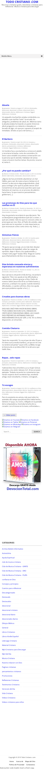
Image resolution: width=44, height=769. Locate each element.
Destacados (33, 108)
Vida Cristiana (7, 693)
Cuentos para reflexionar (24, 302)
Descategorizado (8, 593)
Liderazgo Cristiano (9, 641)
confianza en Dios (35, 300)
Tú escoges (7, 385)
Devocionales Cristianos (9, 212)
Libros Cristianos (8, 632)
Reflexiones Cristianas (23, 112)
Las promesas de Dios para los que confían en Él (19, 204)
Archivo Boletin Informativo (12, 549)
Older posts (10, 415)
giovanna (7, 108)
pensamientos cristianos (15, 146)
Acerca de (19, 761)
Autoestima (6, 553)
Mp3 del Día (6, 654)
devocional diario (28, 110)
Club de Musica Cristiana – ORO (14, 571)
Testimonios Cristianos (11, 684)
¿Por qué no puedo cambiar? (16, 170)
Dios (26, 392)
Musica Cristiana (8, 658)
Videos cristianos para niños (13, 702)
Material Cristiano (9, 645)
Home (11, 761)
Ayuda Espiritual (8, 558)
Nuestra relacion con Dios (28, 304)
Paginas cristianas (9, 667)
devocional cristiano (16, 110)
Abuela (5, 105)
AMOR (23, 306)
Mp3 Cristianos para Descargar (14, 649)
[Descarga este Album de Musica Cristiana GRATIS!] (22, 490)
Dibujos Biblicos (8, 623)
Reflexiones (23, 335)
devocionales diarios (8, 112)
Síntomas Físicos (10, 235)
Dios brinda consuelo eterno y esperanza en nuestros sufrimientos (20, 265)
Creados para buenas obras (16, 296)
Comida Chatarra (10, 328)
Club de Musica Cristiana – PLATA (14, 575)
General (5, 628)
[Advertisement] (22, 32)
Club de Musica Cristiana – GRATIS (15, 566)
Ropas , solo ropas (11, 357)
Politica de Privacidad (16, 765)
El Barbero (7, 139)
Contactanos (30, 765)
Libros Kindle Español (10, 636)
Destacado (18, 176)
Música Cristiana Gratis (11, 174)
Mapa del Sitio (30, 761)
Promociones (7, 676)
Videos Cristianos (8, 698)
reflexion (16, 335)
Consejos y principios (8, 302)
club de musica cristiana (11, 562)
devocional (5, 110)
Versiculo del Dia (8, 689)
